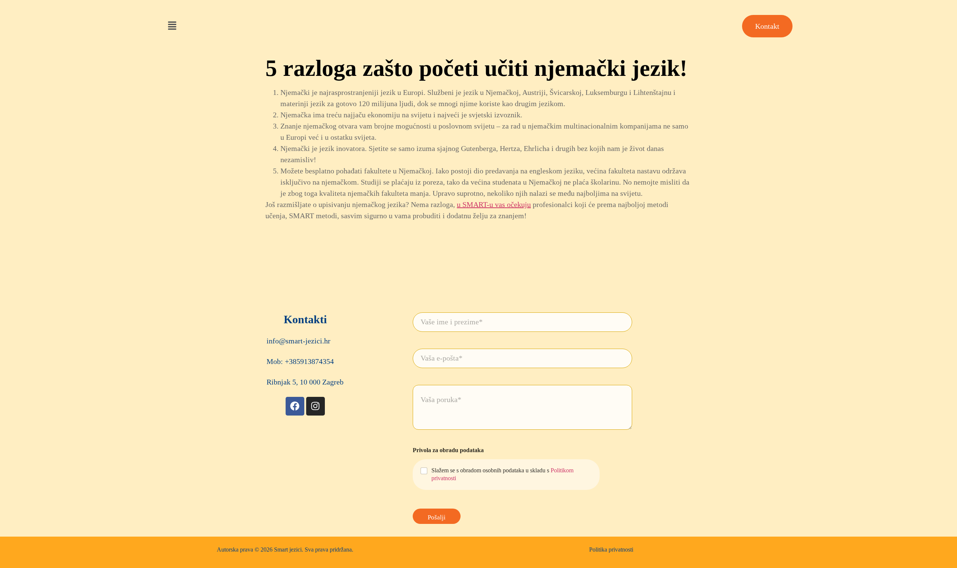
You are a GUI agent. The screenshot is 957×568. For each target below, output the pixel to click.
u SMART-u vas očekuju (494, 204)
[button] (171, 26)
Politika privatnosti (611, 549)
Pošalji (437, 517)
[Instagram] (315, 406)
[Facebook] (295, 406)
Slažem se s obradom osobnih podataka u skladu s (502, 474)
